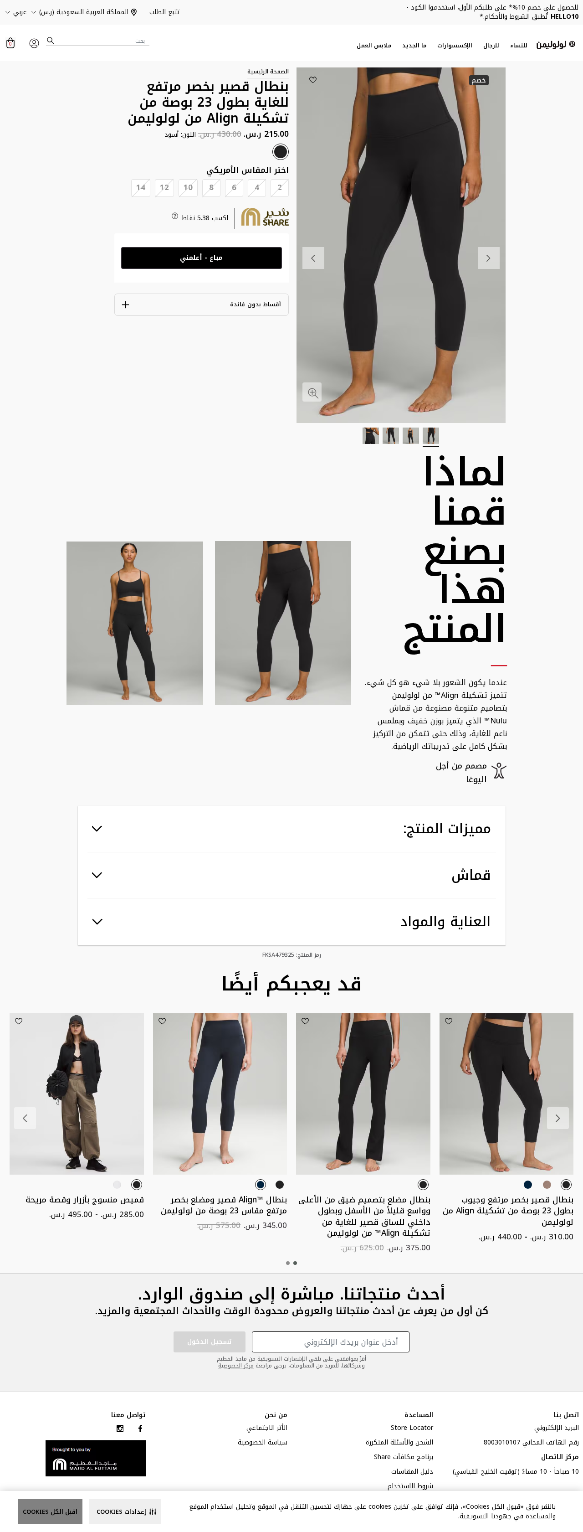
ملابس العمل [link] (374, 45)
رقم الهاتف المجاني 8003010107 (531, 1443)
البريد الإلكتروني (556, 1429)
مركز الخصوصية (236, 1365)
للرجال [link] (491, 45)
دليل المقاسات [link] (412, 1473)
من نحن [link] (276, 1415)
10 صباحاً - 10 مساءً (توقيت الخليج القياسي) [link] (516, 1473)
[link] (96, 1457)
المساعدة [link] (418, 1415)
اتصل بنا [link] (566, 1415)
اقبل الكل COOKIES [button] (50, 1511)
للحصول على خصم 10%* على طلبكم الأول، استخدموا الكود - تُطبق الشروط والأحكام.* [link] (492, 12)
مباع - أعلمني (201, 258)
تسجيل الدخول (209, 1342)
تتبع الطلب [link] (164, 12)
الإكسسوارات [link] (454, 45)
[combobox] (98, 40)
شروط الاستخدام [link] (410, 1487)
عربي (20, 12)
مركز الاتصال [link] (560, 1458)
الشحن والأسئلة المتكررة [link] (399, 1443)
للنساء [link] (518, 45)
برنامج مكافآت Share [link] (403, 1458)
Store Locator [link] (412, 1429)
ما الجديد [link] (414, 45)
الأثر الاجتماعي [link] (266, 1429)
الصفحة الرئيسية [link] (268, 71)
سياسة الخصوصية (262, 1443)
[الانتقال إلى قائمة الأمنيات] (312, 79)
